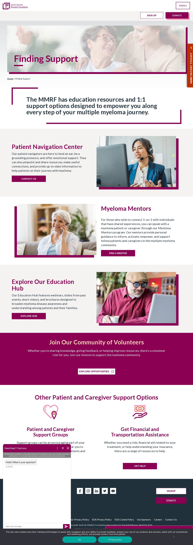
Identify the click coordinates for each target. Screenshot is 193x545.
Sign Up (151, 15)
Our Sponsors (144, 519)
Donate (177, 15)
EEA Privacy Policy (102, 519)
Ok (79, 539)
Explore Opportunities (94, 371)
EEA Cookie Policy (124, 519)
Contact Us (171, 519)
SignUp (171, 491)
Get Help (140, 466)
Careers (158, 519)
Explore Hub (29, 316)
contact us (28, 179)
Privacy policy (115, 539)
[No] (174, 536)
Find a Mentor (118, 253)
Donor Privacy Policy (78, 519)
